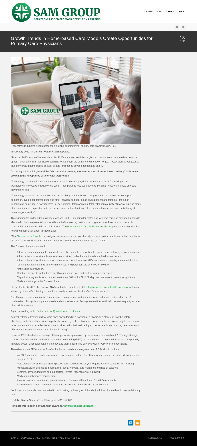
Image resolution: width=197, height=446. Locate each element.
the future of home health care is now (109, 287)
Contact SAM (153, 11)
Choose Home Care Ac (29, 236)
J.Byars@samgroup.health (78, 406)
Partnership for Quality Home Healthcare (89, 226)
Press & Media (175, 11)
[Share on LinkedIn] (130, 422)
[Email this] (137, 422)
